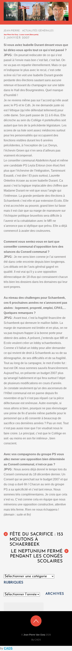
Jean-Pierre (12, 31)
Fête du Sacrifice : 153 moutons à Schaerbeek (34, 539)
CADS (8, 648)
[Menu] (65, 12)
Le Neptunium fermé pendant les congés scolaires (39, 556)
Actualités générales (38, 31)
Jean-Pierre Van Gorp (34, 634)
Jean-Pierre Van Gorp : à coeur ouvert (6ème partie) (21, 34)
